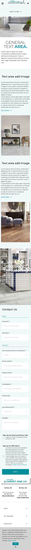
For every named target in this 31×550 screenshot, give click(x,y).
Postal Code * (6, 395)
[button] (21, 3)
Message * (5, 418)
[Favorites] (24, 3)
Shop (6, 508)
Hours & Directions (8, 496)
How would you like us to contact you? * (14, 350)
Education (8, 524)
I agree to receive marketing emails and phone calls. (16, 438)
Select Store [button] (14, 11)
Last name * (5, 333)
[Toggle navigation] (2, 3)
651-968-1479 (8, 494)
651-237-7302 (23, 496)
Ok (15, 543)
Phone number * (7, 361)
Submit (15, 472)
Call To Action (5, 110)
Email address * (6, 384)
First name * (5, 321)
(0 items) (28, 3)
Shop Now (13, 291)
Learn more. (12, 540)
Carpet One (4, 19)
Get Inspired (8, 516)
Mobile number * (7, 372)
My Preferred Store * (8, 407)
